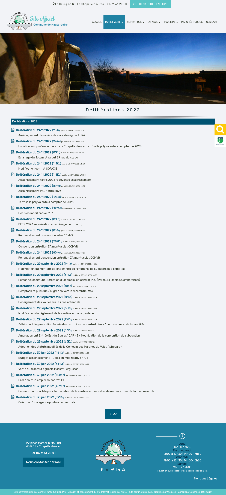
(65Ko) (44, 341)
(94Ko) (38, 141)
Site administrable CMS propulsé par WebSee (152, 492)
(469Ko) (41, 386)
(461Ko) (40, 352)
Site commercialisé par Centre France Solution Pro (40, 492)
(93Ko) (38, 130)
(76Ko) (44, 330)
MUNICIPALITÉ (113, 21)
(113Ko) (39, 163)
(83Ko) (44, 297)
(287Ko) (39, 241)
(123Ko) (39, 197)
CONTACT (211, 21)
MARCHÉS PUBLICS (192, 21)
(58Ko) (44, 308)
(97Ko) (44, 319)
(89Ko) (38, 185)
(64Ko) (44, 274)
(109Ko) (39, 208)
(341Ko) (40, 364)
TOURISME (170, 21)
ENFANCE (153, 21)
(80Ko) (38, 252)
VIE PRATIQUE (134, 21)
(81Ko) (38, 152)
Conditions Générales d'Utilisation (195, 492)
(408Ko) (41, 375)
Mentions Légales (205, 478)
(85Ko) (38, 230)
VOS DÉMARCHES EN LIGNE (150, 4)
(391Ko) (40, 397)
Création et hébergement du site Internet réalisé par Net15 (97, 492)
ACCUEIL (97, 21)
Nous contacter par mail (43, 462)
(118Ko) (39, 174)
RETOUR (113, 414)
